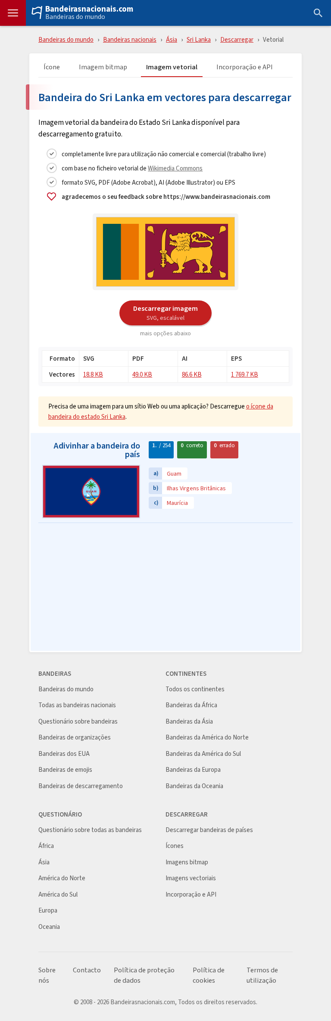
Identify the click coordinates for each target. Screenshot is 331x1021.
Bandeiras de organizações (74, 738)
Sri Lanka (199, 39)
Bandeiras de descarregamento (80, 786)
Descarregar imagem (165, 312)
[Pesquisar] (318, 13)
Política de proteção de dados (144, 975)
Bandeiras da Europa (193, 770)
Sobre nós (47, 975)
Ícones (175, 846)
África (46, 846)
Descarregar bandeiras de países (209, 830)
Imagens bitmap (187, 862)
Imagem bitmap (103, 67)
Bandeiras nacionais (129, 39)
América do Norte (61, 878)
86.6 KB (192, 374)
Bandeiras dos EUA (64, 754)
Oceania (49, 927)
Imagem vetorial (171, 67)
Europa (47, 911)
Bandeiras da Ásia (189, 722)
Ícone (52, 67)
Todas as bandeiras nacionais (77, 705)
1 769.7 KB (244, 374)
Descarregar (236, 39)
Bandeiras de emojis (65, 770)
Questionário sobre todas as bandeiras (90, 830)
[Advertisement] (165, 587)
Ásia (171, 39)
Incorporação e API (244, 67)
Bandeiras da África (191, 705)
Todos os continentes (195, 689)
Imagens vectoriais (191, 878)
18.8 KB (93, 374)
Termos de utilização (262, 975)
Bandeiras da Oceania (194, 786)
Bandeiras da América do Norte (207, 738)
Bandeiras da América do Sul (203, 754)
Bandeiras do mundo (75, 16)
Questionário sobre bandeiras (78, 722)
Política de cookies (209, 975)
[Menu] (13, 13)
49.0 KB (142, 374)
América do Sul (58, 895)
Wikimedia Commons (175, 168)
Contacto (87, 970)
